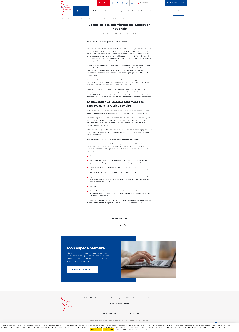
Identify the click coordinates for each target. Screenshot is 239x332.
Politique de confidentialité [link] (139, 329)
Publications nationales (83, 19)
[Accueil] (64, 8)
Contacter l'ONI (134, 313)
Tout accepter (96, 329)
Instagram (127, 3)
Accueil (60, 19)
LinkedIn (119, 225)
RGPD (128, 298)
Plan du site (137, 298)
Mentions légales (117, 298)
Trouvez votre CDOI (109, 313)
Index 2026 (88, 298)
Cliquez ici (146, 320)
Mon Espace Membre (177, 3)
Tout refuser (108, 329)
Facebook (112, 3)
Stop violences (104, 3)
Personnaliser (121, 329)
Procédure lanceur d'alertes (119, 303)
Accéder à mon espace (84, 269)
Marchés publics (149, 298)
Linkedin (117, 3)
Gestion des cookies (101, 298)
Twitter (122, 3)
